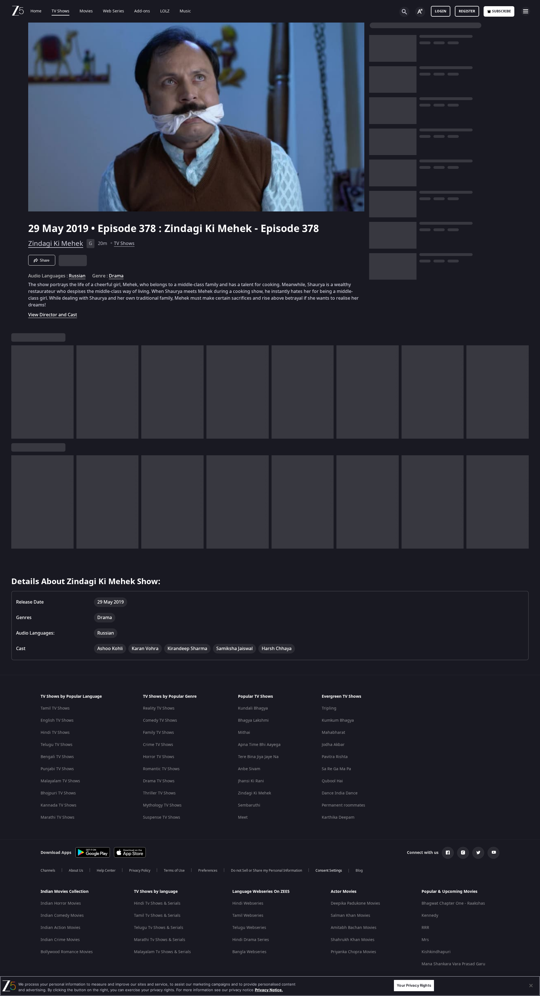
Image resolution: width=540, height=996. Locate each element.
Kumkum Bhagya (338, 720)
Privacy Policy (139, 870)
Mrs (425, 940)
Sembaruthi (249, 805)
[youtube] (493, 853)
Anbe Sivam (249, 769)
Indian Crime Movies (60, 940)
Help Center (106, 870)
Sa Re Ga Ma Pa (336, 769)
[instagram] (463, 853)
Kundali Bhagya (253, 708)
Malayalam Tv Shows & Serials (162, 952)
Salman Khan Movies (350, 915)
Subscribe (501, 11)
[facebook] (448, 853)
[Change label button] (420, 12)
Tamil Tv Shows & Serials (157, 915)
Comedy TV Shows (160, 720)
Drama (116, 276)
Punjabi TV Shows (57, 769)
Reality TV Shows (159, 708)
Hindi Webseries (247, 903)
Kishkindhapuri (436, 952)
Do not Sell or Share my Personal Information (266, 870)
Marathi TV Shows (57, 817)
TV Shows (60, 11)
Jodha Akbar (333, 745)
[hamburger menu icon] (525, 11)
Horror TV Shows (158, 757)
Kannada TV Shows (58, 805)
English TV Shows (57, 720)
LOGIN (440, 11)
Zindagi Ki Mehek (55, 243)
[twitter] (478, 853)
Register (467, 11)
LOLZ (164, 11)
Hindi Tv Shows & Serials (157, 903)
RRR (425, 928)
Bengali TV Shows (57, 757)
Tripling (329, 708)
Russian (77, 276)
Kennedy (430, 915)
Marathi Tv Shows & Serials (159, 940)
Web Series (113, 11)
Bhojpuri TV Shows (58, 793)
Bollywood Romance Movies (67, 952)
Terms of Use (174, 870)
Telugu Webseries (249, 928)
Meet (243, 817)
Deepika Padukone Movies (355, 903)
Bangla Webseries (249, 952)
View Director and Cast (52, 315)
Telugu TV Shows (56, 745)
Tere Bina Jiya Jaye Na (258, 757)
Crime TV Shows (158, 745)
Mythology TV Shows (162, 805)
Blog (359, 870)
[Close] (531, 985)
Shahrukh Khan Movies (352, 940)
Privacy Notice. (269, 990)
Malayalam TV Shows (60, 781)
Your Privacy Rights (414, 985)
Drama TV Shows (159, 781)
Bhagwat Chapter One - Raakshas (453, 903)
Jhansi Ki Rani (251, 781)
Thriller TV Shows (159, 793)
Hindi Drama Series (250, 940)
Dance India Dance (340, 793)
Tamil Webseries (247, 915)
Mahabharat (333, 733)
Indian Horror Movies (61, 903)
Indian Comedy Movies (62, 915)
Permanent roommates (343, 805)
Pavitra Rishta (335, 757)
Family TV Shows (158, 733)
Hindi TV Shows (55, 733)
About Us (76, 870)
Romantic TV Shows (161, 769)
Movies (86, 11)
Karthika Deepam (338, 817)
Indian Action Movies (60, 928)
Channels (48, 870)
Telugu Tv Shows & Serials (158, 928)
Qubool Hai (332, 781)
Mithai (244, 733)
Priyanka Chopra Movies (353, 952)
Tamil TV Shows (55, 708)
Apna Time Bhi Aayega (259, 745)
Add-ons (142, 11)
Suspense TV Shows (161, 817)
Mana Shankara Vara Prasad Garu (453, 964)
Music (185, 11)
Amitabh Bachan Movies (353, 928)
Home (35, 11)
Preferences (207, 870)
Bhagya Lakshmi (253, 720)
